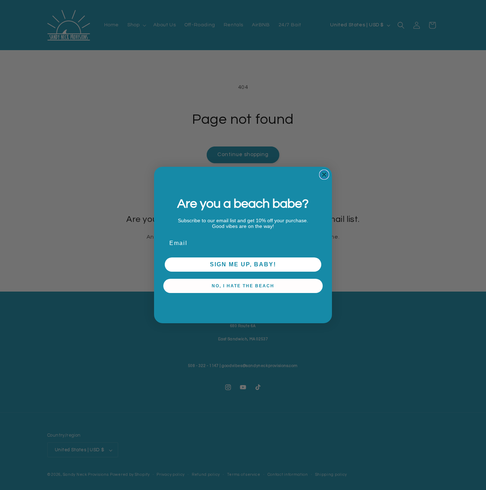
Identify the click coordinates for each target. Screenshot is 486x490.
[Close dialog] (324, 174)
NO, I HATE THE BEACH (243, 285)
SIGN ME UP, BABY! (243, 264)
